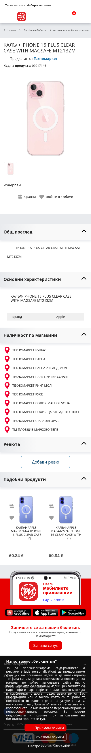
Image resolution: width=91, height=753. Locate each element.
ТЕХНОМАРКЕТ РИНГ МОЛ (32, 385)
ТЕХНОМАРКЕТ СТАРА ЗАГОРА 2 (35, 421)
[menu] (9, 16)
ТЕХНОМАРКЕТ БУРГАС (29, 350)
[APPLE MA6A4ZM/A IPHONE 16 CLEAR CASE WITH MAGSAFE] (66, 508)
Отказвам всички (49, 736)
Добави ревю (45, 462)
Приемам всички (49, 727)
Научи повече (53, 600)
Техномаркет (46, 59)
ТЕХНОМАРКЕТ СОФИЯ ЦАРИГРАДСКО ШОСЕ (46, 412)
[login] (81, 16)
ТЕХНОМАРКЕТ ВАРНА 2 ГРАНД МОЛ (39, 368)
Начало (12, 30)
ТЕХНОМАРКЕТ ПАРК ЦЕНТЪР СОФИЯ (40, 377)
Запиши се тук (45, 645)
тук (42, 719)
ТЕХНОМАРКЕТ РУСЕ (27, 394)
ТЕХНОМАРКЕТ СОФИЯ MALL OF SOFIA (41, 403)
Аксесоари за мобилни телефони (71, 30)
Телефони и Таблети (35, 30)
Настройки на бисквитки (49, 746)
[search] (60, 16)
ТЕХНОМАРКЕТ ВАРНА (28, 359)
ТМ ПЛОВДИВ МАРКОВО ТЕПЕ (35, 429)
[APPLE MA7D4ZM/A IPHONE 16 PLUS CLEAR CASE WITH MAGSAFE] (26, 508)
